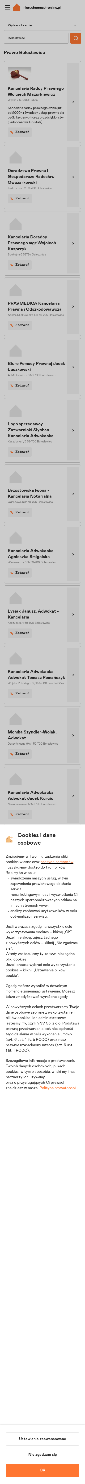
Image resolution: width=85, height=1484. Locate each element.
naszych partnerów (57, 862)
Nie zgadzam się (42, 1455)
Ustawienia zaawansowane (42, 1439)
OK (42, 1470)
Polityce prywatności (57, 1088)
